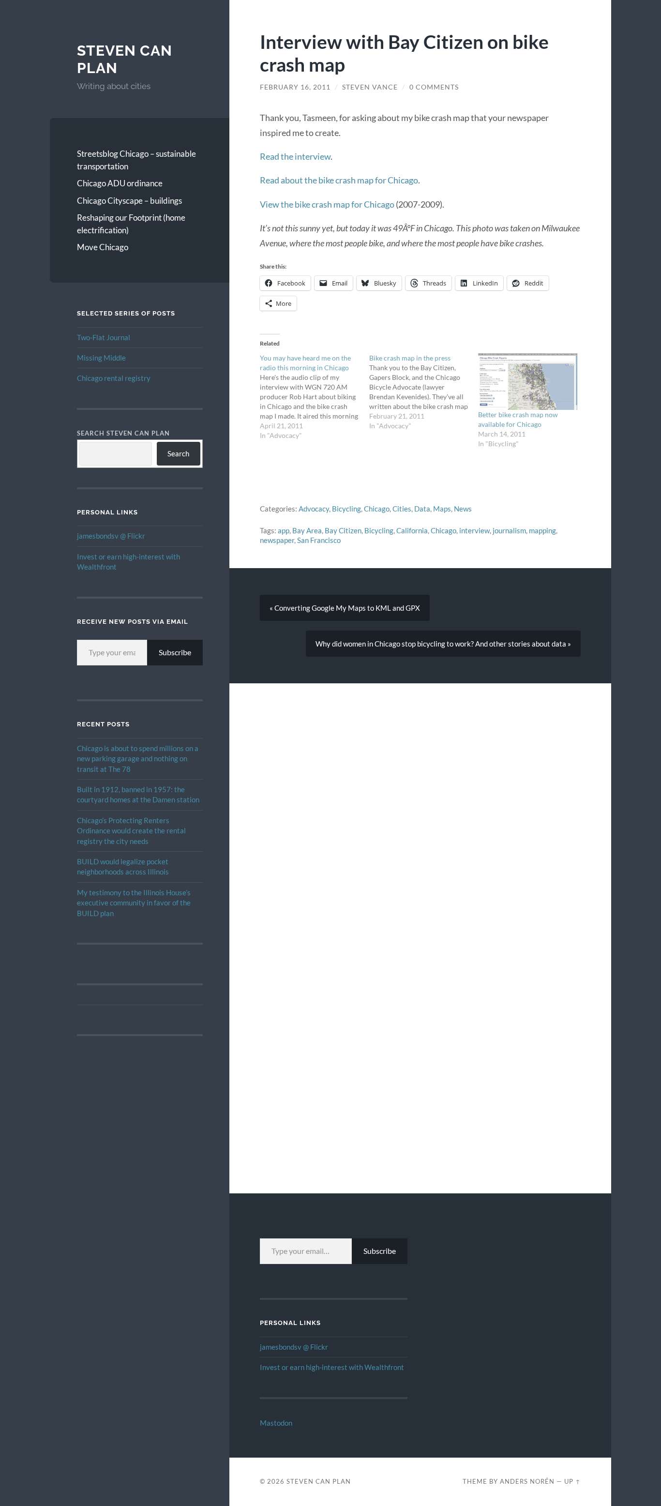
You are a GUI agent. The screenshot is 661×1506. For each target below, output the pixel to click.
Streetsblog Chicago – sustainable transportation (136, 160)
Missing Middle (101, 357)
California (412, 530)
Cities (401, 508)
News (463, 508)
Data (422, 508)
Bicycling (346, 508)
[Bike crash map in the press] (423, 392)
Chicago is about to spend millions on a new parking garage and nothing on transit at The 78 (137, 758)
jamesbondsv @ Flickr (111, 535)
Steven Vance (370, 87)
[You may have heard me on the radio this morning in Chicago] (314, 396)
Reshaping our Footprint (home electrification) (131, 223)
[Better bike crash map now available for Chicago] (527, 381)
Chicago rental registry (113, 378)
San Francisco (319, 540)
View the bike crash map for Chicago (327, 204)
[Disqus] (420, 804)
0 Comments (434, 87)
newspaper (277, 540)
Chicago (377, 508)
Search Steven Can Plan (123, 433)
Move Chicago (102, 247)
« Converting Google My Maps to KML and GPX (345, 607)
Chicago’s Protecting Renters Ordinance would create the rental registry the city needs (131, 830)
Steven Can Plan (318, 1481)
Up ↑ (572, 1481)
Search (178, 453)
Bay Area (307, 530)
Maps (442, 508)
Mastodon (276, 1422)
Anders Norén (527, 1481)
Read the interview (295, 156)
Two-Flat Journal (103, 337)
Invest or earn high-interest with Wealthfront (332, 1367)
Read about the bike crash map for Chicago (339, 180)
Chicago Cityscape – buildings (129, 201)
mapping (542, 530)
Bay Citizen (343, 530)
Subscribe (175, 652)
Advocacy (314, 508)
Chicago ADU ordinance (120, 183)
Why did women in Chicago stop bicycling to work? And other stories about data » (443, 643)
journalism (509, 530)
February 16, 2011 (295, 87)
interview (474, 530)
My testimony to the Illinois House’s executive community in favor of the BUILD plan (134, 903)
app (283, 530)
